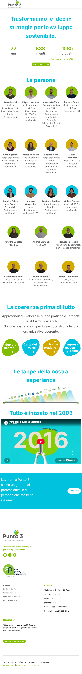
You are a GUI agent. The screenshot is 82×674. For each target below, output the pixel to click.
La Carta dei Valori (10, 589)
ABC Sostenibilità (10, 600)
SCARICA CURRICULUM (41, 64)
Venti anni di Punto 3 (11, 596)
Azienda (6, 585)
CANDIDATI (74, 491)
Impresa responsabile (11, 593)
